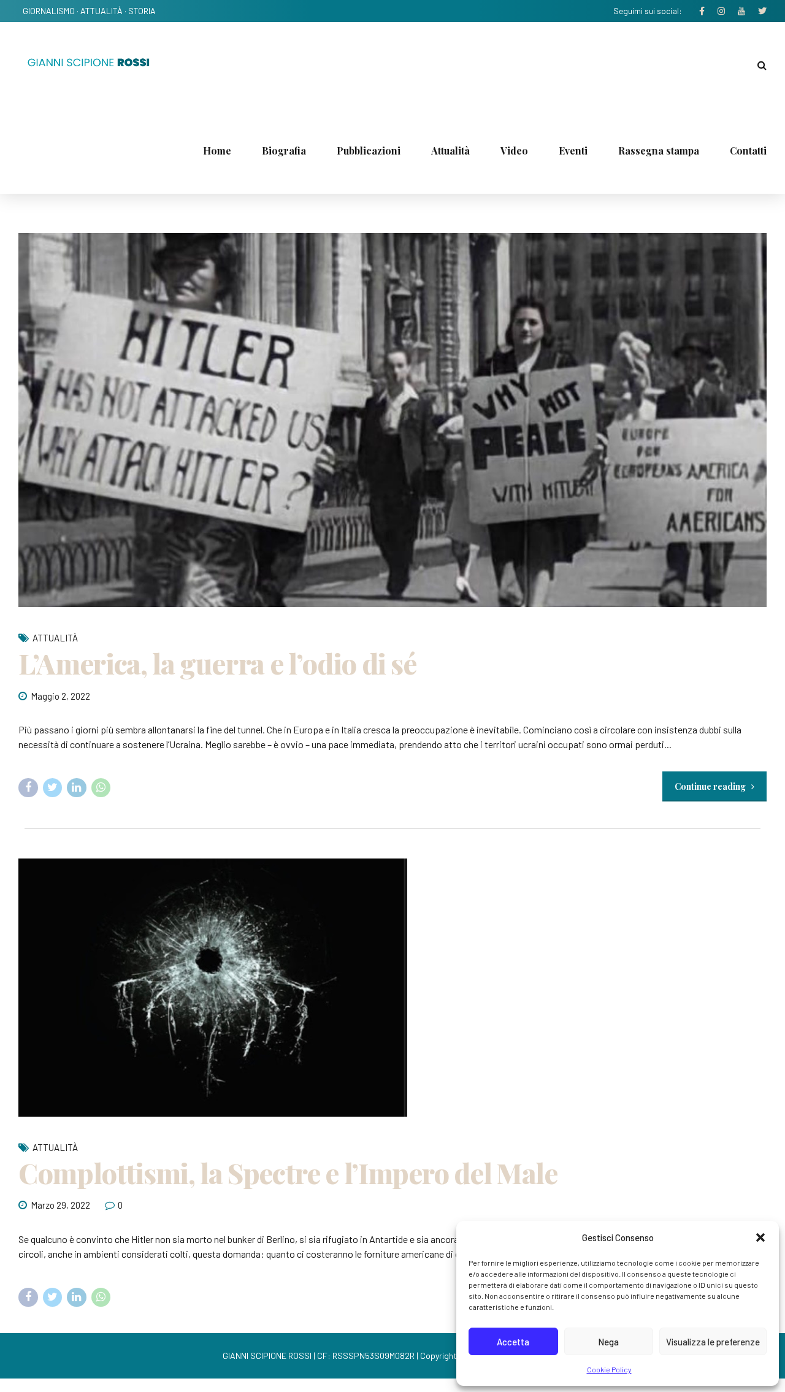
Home (217, 150)
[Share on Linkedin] (76, 788)
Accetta (513, 1341)
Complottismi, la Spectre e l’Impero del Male (287, 1172)
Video (514, 150)
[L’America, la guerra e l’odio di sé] (392, 420)
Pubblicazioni (368, 150)
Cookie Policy (609, 1369)
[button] (760, 1237)
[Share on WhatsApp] (101, 788)
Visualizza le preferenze (713, 1341)
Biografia (284, 150)
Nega (608, 1341)
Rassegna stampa (658, 150)
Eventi (573, 150)
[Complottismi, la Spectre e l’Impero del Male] (392, 988)
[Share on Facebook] (28, 788)
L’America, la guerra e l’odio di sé (217, 662)
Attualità (450, 150)
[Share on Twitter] (53, 788)
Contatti (748, 150)
